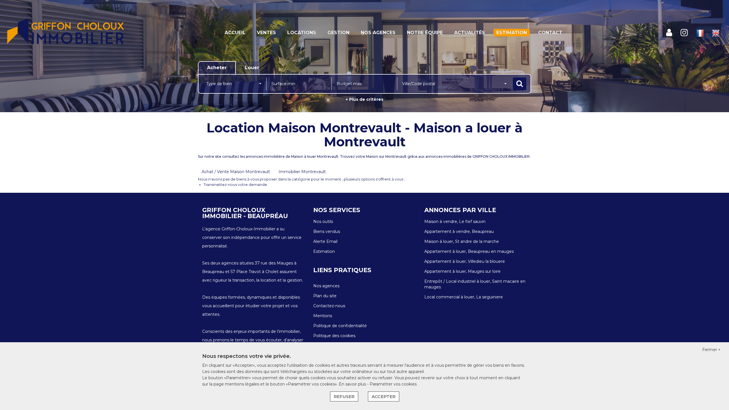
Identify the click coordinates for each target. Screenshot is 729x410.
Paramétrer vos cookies (393, 384)
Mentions (322, 315)
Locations (301, 32)
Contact (550, 32)
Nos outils (323, 221)
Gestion (338, 32)
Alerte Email (325, 241)
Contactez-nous (329, 305)
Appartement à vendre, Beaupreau (459, 231)
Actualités (469, 32)
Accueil (235, 32)
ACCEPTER (384, 396)
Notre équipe (425, 32)
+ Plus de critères (364, 99)
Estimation (511, 32)
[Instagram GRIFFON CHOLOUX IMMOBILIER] (684, 32)
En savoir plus (353, 384)
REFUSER (344, 396)
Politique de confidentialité (340, 325)
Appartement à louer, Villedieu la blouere (464, 261)
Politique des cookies (334, 335)
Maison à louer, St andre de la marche (461, 241)
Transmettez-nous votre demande (235, 184)
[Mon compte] (669, 32)
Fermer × (711, 349)
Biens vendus (326, 231)
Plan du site (325, 295)
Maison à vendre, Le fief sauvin (455, 221)
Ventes (266, 32)
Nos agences (378, 32)
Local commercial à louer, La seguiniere (463, 297)
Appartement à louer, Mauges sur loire (462, 271)
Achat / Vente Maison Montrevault (236, 171)
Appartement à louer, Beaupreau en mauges (469, 251)
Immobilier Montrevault (302, 171)
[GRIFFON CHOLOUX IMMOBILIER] (65, 32)
